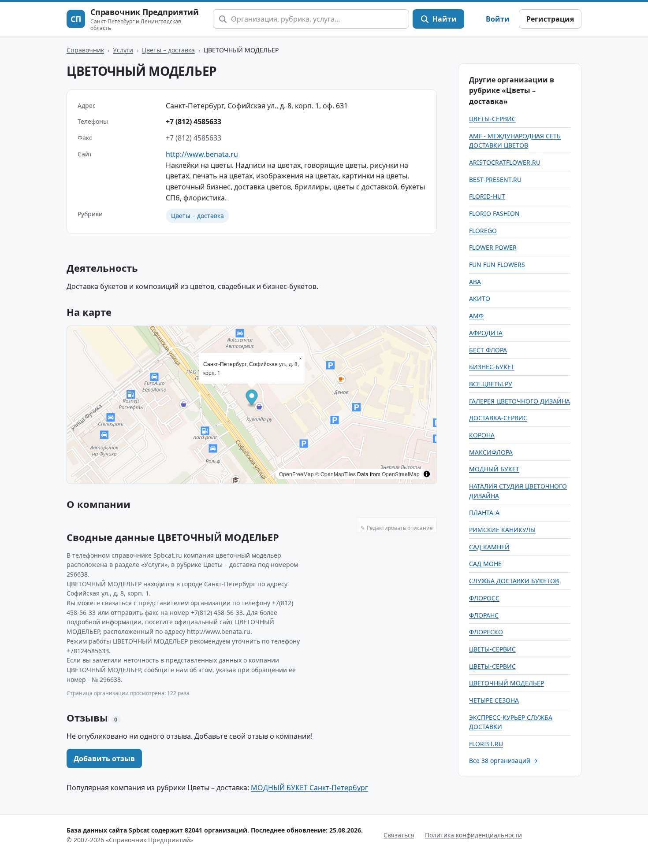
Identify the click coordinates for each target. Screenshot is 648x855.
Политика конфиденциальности (473, 835)
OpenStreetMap (401, 473)
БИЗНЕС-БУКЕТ (491, 367)
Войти (498, 19)
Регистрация (550, 19)
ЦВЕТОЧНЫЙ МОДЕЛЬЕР (506, 683)
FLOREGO (483, 230)
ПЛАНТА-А (484, 512)
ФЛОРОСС (484, 598)
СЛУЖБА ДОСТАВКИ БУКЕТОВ (514, 581)
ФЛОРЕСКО (486, 632)
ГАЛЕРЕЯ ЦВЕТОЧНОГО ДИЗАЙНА (519, 401)
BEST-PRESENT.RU (495, 179)
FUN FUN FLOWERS (497, 264)
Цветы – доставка (168, 50)
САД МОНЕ (485, 563)
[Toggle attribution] (426, 474)
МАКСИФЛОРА (491, 452)
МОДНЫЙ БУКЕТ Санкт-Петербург (309, 787)
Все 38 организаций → (503, 760)
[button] (252, 398)
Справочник (85, 50)
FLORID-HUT (487, 196)
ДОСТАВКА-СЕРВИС (498, 418)
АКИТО (479, 298)
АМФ (476, 315)
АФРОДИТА (486, 333)
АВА (475, 282)
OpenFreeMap (296, 473)
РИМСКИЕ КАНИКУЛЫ (502, 530)
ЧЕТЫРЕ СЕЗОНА (494, 700)
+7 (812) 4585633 (193, 121)
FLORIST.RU (486, 744)
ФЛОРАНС (484, 615)
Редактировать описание (397, 528)
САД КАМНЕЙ (489, 547)
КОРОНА (482, 435)
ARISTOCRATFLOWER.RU (504, 162)
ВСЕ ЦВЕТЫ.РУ (490, 384)
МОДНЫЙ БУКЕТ (494, 469)
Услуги (123, 50)
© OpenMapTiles (335, 473)
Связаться (399, 835)
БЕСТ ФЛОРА (488, 350)
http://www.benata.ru (202, 154)
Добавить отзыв (104, 758)
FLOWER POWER (493, 247)
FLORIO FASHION (494, 213)
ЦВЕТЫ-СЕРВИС (492, 119)
